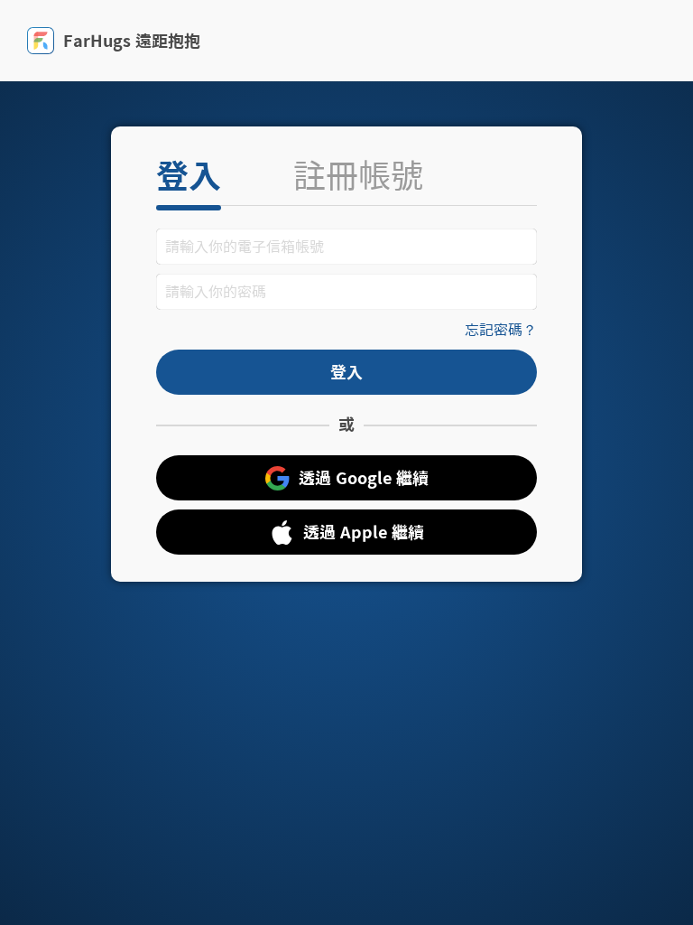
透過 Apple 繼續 (363, 532)
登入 (188, 175)
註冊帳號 (358, 175)
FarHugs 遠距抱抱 (131, 41)
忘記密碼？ (501, 329)
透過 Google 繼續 (364, 478)
